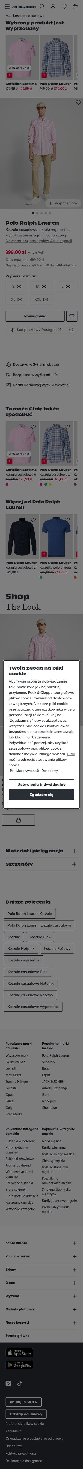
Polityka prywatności (25, 771)
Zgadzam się (41, 795)
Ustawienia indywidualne (41, 784)
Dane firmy (50, 771)
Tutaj (71, 754)
